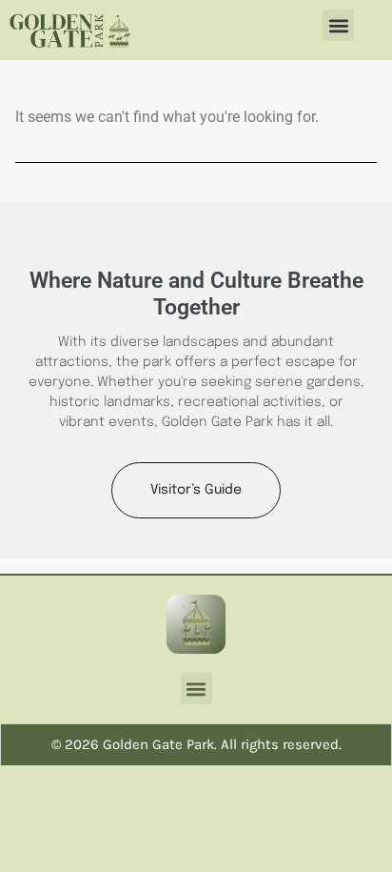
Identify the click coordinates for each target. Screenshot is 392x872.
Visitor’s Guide (196, 490)
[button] (338, 25)
